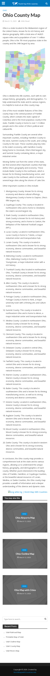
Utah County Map (13, 646)
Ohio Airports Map (25, 517)
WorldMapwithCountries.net (25, 672)
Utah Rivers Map (12, 651)
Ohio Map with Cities (25, 590)
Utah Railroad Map (13, 632)
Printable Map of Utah (15, 637)
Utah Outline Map (13, 641)
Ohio (5, 10)
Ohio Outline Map (25, 553)
